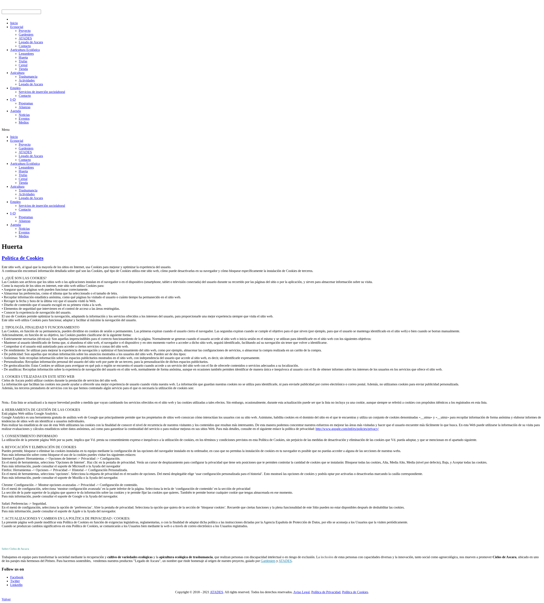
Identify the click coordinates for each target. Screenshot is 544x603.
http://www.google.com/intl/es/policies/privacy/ (347, 429)
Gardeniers (268, 561)
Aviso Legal (301, 592)
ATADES (285, 561)
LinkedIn (16, 585)
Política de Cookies (22, 258)
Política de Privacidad (325, 592)
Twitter (15, 581)
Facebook (16, 577)
